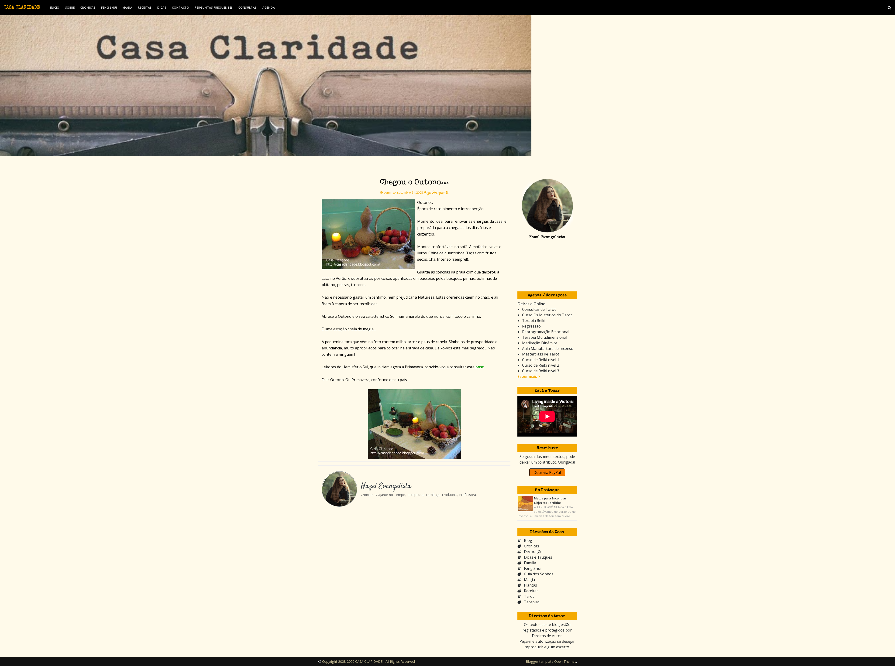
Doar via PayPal (547, 472)
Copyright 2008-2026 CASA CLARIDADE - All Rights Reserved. (369, 661)
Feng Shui (532, 568)
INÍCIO (54, 8)
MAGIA (128, 8)
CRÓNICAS (88, 8)
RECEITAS (145, 8)
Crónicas (531, 546)
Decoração (533, 551)
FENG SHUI (109, 8)
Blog (528, 540)
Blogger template (539, 661)
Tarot (529, 596)
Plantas (530, 585)
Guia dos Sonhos (538, 574)
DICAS (161, 8)
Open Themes (565, 661)
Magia (529, 579)
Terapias (532, 602)
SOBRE (70, 8)
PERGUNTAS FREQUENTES (214, 8)
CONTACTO (180, 8)
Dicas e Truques (538, 557)
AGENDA (268, 8)
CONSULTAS (247, 8)
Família (530, 562)
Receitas (531, 590)
